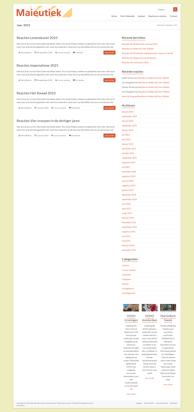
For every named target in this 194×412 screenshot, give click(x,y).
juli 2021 (126, 167)
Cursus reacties (63, 52)
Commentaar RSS (162, 403)
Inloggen (139, 403)
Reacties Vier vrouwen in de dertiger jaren (48, 121)
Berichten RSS (149, 403)
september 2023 (129, 125)
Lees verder (109, 52)
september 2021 (129, 157)
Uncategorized (128, 293)
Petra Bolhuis (26, 52)
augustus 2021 (128, 162)
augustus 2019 (128, 185)
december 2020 (129, 171)
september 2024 (129, 116)
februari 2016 (128, 245)
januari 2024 (127, 121)
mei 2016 (126, 240)
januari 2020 (127, 181)
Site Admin (173, 403)
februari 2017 (128, 217)
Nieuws (125, 284)
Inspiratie (126, 274)
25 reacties (79, 80)
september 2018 (129, 199)
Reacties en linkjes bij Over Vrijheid (138, 48)
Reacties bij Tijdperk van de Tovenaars (139, 58)
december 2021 (129, 148)
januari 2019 (127, 190)
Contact (173, 16)
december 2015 (129, 250)
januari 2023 (127, 130)
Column (125, 265)
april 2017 (126, 208)
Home (114, 16)
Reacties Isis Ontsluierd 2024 (135, 62)
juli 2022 (126, 134)
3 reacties (79, 52)
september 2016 (129, 227)
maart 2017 (127, 213)
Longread (126, 279)
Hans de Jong (128, 96)
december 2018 (129, 194)
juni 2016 (126, 236)
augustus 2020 (128, 176)
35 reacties (75, 135)
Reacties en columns (157, 16)
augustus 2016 (128, 231)
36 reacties (75, 108)
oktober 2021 (128, 153)
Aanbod (141, 16)
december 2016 (129, 222)
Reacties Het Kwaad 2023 (36, 93)
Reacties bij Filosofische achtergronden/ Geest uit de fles (147, 53)
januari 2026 (127, 111)
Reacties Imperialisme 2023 (37, 65)
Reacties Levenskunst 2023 (37, 38)
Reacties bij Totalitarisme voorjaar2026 (139, 44)
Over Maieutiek (127, 16)
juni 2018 (126, 204)
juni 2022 (126, 139)
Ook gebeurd (128, 288)
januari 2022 (127, 144)
